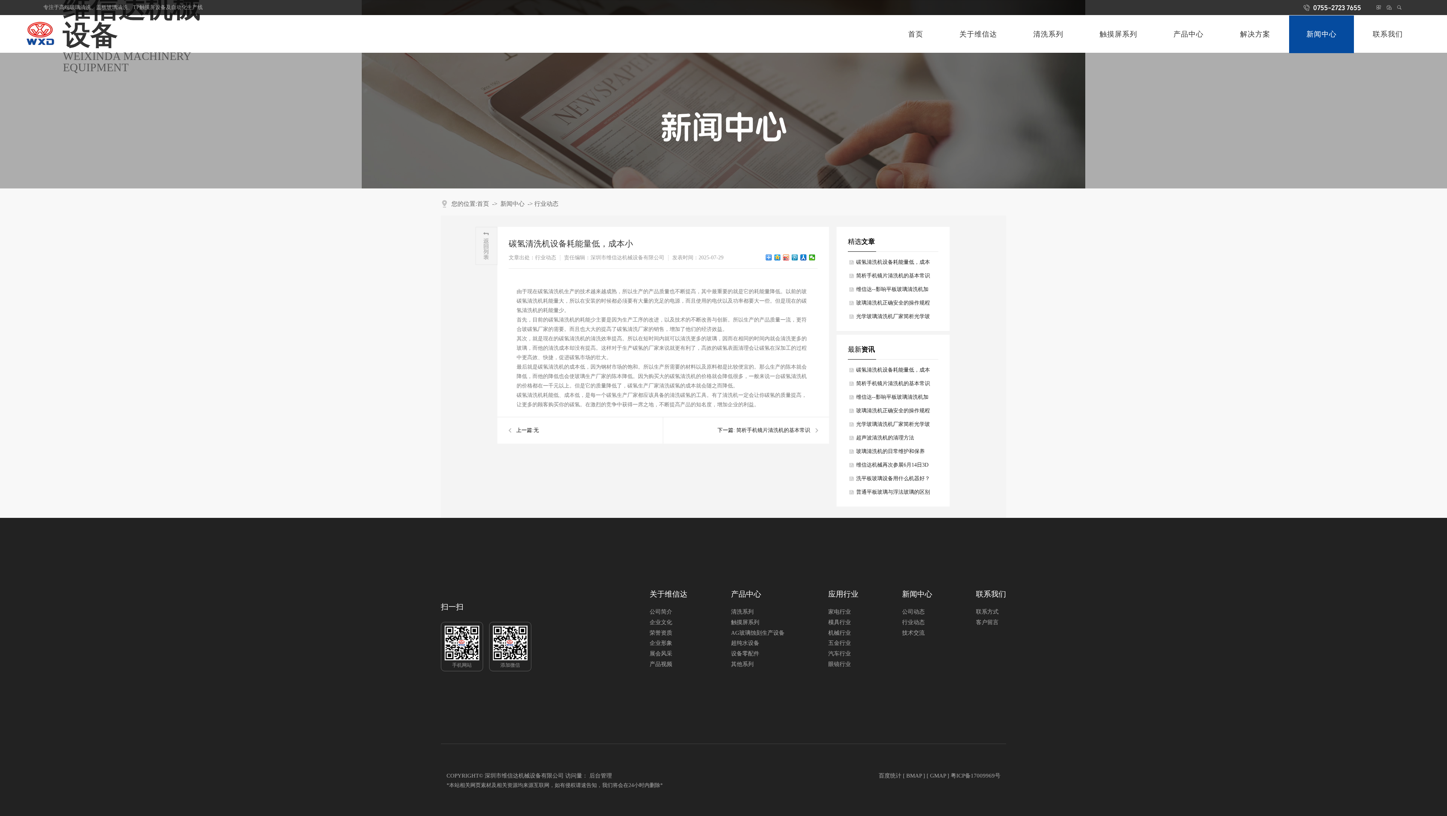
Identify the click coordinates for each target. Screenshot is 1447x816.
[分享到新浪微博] (786, 257)
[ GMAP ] (938, 776)
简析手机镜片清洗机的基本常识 (773, 430)
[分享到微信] (812, 257)
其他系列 (742, 664)
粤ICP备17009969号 (975, 776)
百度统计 (890, 776)
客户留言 (987, 622)
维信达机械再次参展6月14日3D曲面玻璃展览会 (892, 467)
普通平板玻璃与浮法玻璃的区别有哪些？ (893, 494)
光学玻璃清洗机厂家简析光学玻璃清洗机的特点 (893, 318)
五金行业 (839, 643)
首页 (915, 34)
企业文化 (661, 622)
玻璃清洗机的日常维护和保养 (890, 451)
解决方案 (1255, 34)
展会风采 (661, 654)
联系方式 (987, 612)
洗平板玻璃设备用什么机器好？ (893, 478)
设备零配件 (745, 654)
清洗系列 (1048, 34)
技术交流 (913, 633)
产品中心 (1188, 34)
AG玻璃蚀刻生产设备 (758, 633)
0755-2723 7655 (1337, 8)
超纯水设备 (745, 643)
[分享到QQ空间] (777, 257)
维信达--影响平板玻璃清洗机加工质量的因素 (892, 291)
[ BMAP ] (914, 776)
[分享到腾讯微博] (795, 257)
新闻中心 (512, 204)
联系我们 (1388, 34)
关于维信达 (978, 34)
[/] (42, 34)
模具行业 (839, 622)
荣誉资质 (661, 633)
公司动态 (913, 612)
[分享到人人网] (803, 257)
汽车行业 (839, 654)
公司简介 (661, 612)
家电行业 (839, 612)
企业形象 (661, 643)
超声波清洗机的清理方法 (885, 438)
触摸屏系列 (1118, 34)
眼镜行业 (839, 664)
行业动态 (546, 204)
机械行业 (839, 633)
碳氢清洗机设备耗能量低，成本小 (893, 264)
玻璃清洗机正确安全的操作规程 (893, 303)
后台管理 (600, 776)
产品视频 (661, 664)
